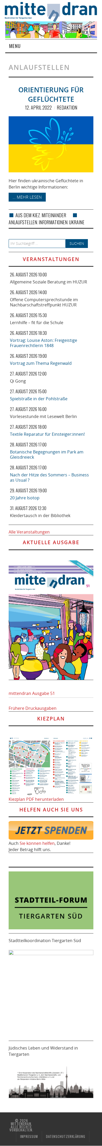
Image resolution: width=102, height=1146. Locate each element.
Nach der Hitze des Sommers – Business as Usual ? (49, 477)
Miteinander (54, 215)
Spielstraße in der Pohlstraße (38, 399)
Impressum (29, 1136)
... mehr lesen (27, 197)
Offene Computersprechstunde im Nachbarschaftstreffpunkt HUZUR (44, 302)
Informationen (53, 222)
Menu (15, 46)
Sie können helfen (37, 843)
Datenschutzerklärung (65, 1136)
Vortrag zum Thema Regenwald (41, 363)
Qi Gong (18, 381)
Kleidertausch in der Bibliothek (40, 515)
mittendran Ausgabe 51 (32, 693)
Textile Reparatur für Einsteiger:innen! (47, 434)
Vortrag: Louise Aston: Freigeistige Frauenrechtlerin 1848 (43, 342)
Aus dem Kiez (27, 215)
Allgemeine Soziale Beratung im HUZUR (48, 282)
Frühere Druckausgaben (32, 708)
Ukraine (76, 222)
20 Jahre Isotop (24, 498)
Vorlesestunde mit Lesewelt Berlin (43, 416)
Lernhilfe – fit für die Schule (36, 322)
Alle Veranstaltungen (29, 532)
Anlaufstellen (23, 222)
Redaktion (67, 107)
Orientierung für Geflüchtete (51, 94)
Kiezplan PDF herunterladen (36, 799)
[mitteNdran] (53, 11)
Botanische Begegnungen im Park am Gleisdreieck (46, 454)
